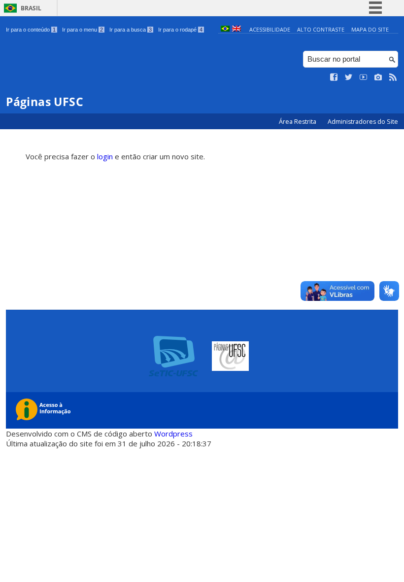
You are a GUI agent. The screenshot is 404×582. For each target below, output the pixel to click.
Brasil (31, 8)
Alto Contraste (320, 29)
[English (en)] (236, 29)
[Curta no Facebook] (334, 77)
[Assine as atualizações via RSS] (393, 77)
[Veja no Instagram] (378, 77)
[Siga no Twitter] (349, 77)
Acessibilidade (269, 29)
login (105, 156)
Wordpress (173, 433)
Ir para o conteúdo (31, 30)
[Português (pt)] (225, 29)
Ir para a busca (130, 30)
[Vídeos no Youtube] (364, 77)
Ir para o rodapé (180, 30)
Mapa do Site (370, 29)
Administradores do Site (363, 121)
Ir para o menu (82, 30)
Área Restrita (298, 121)
